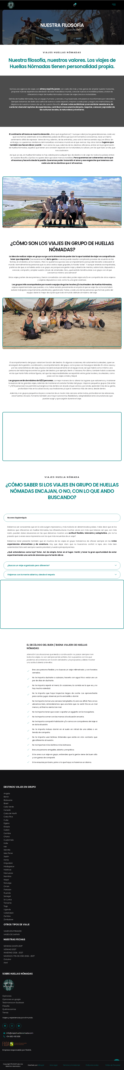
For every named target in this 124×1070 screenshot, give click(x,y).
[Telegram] (18, 1025)
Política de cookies (92, 1065)
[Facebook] (5, 1025)
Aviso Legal (54, 1065)
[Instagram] (11, 1025)
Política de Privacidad (112, 1065)
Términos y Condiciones (71, 1065)
